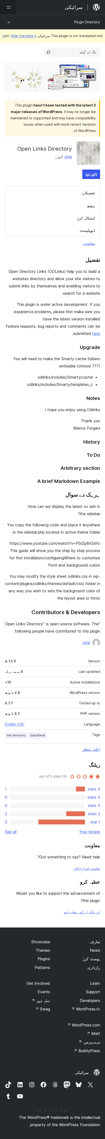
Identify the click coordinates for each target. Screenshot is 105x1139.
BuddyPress (87, 1050)
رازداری (93, 967)
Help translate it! (19, 36)
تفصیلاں (88, 192)
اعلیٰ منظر (91, 749)
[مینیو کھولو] (8, 7)
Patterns (42, 967)
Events (44, 991)
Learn (95, 983)
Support (93, 991)
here (96, 333)
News (95, 950)
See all (11, 831)
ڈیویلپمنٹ (87, 230)
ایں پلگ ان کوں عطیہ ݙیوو (82, 911)
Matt (93, 1033)
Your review (89, 831)
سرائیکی (82, 1072)
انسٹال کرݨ (86, 218)
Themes (43, 950)
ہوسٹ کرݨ (91, 958)
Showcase (40, 941)
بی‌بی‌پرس (89, 1042)
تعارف (95, 941)
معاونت (89, 243)
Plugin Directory (87, 22)
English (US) (14, 724)
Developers (90, 1000)
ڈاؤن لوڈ (91, 174)
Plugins (44, 958)
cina (68, 156)
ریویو (91, 205)
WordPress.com (83, 1025)
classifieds (37, 735)
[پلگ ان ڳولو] (48, 52)
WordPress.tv (85, 1009)
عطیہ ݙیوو (41, 1000)
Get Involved (38, 983)
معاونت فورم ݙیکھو (87, 868)
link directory (16, 735)
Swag (42, 1009)
